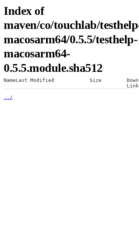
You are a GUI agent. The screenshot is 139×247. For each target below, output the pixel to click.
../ (8, 97)
